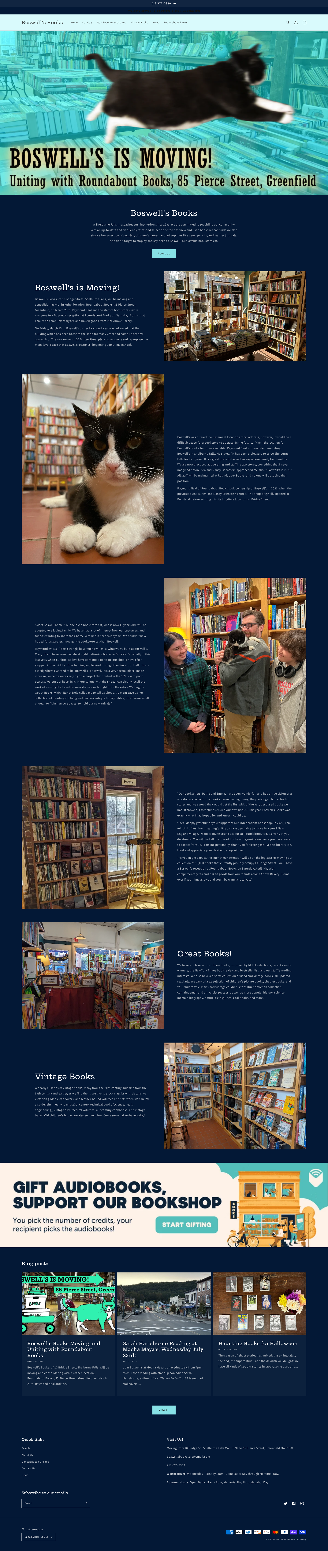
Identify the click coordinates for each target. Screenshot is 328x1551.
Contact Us (28, 1468)
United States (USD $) (36, 1536)
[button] (288, 22)
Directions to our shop (35, 1461)
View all (164, 1409)
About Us (164, 253)
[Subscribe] (86, 1503)
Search (26, 1448)
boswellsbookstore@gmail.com (188, 1457)
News (25, 1475)
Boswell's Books (280, 1539)
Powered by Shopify (297, 1539)
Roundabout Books (98, 315)
